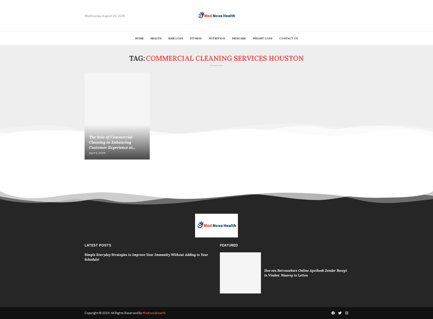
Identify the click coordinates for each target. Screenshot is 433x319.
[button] (90, 257)
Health (155, 38)
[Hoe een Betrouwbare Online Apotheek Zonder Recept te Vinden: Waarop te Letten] (240, 272)
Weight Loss (262, 38)
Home (139, 38)
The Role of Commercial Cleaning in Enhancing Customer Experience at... (112, 142)
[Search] (346, 16)
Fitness (196, 38)
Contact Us (288, 38)
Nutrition (217, 38)
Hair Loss (175, 38)
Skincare (239, 38)
